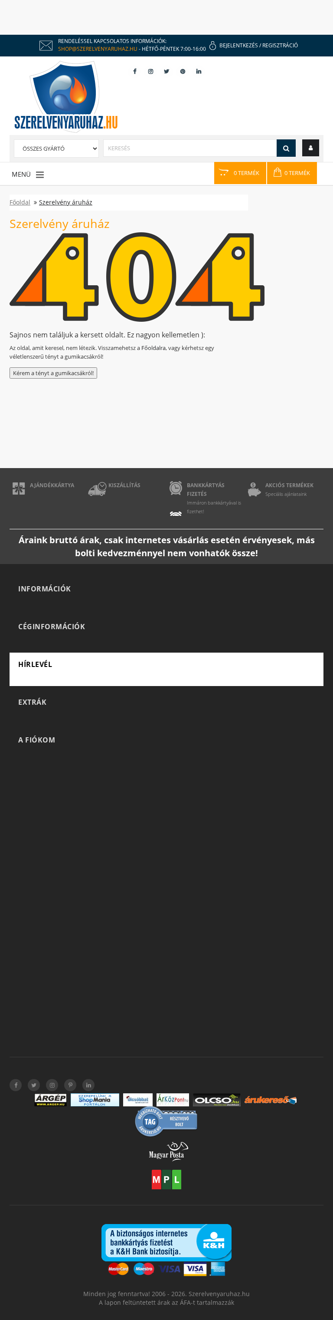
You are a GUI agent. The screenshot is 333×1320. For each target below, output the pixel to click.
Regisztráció (280, 45)
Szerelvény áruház (65, 202)
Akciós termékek (289, 485)
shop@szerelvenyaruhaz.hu (97, 49)
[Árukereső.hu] (271, 1100)
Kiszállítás (124, 485)
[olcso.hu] (217, 1100)
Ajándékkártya (52, 485)
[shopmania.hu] (95, 1100)
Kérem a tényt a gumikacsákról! (53, 373)
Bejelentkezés (238, 45)
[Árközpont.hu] (173, 1100)
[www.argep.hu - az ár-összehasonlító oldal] (50, 1100)
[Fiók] (310, 148)
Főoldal (20, 202)
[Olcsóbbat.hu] (138, 1100)
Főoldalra (153, 348)
